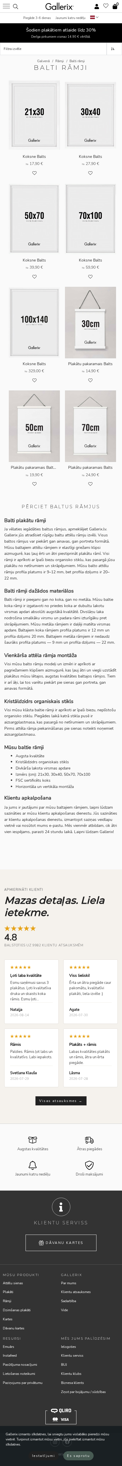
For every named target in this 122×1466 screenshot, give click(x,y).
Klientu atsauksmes (76, 1292)
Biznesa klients (72, 1383)
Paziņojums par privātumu (23, 1383)
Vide (64, 1310)
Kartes (7, 1319)
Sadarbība (68, 1301)
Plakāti (8, 1292)
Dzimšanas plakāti (17, 1310)
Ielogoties (68, 1346)
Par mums (68, 1283)
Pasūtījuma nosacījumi (20, 1364)
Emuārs (8, 1346)
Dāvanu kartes (64, 1243)
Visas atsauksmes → (61, 1101)
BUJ (64, 1364)
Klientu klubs (71, 1373)
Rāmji (7, 1301)
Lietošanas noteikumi (19, 1373)
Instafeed (10, 1355)
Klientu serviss (72, 1355)
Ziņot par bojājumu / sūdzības (83, 1392)
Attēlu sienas (13, 1283)
